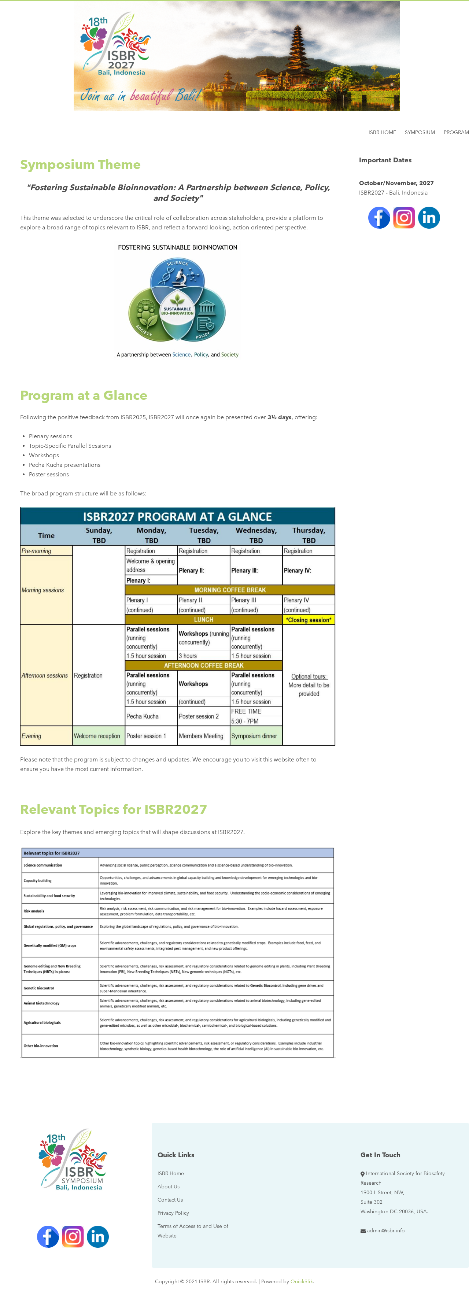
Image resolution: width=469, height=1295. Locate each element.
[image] (178, 626)
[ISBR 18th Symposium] (73, 1158)
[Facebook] (379, 218)
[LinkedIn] (429, 218)
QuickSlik (302, 1281)
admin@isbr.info (386, 1230)
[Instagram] (404, 218)
